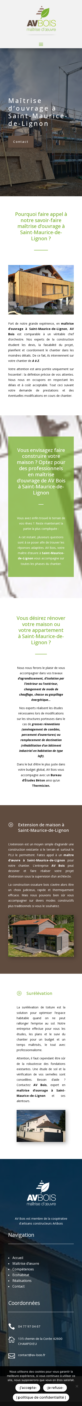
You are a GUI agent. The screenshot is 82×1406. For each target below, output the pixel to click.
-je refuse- (54, 1388)
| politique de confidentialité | (41, 1397)
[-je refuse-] (77, 1386)
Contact (21, 142)
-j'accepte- (28, 1388)
